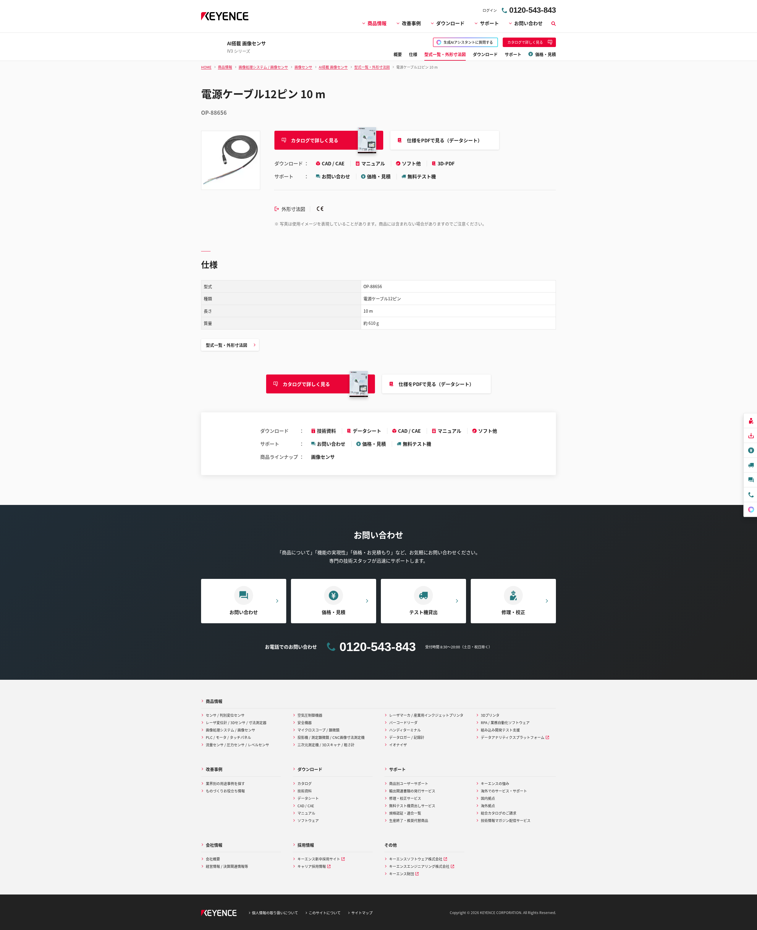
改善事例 (411, 23)
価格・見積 (379, 176)
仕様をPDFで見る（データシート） (444, 140)
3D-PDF (446, 163)
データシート (367, 430)
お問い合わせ (528, 23)
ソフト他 (412, 163)
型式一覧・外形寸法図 (226, 345)
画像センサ (323, 456)
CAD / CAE (334, 163)
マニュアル (373, 163)
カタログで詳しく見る (314, 140)
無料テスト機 (421, 176)
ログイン (490, 10)
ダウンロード (450, 23)
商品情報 (377, 23)
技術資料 (326, 430)
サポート (489, 23)
